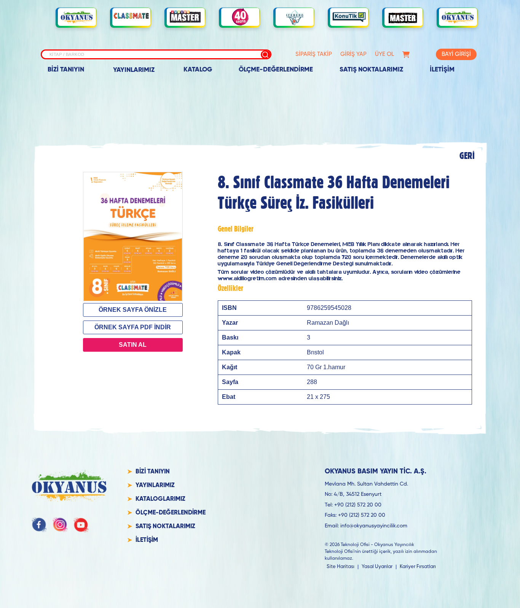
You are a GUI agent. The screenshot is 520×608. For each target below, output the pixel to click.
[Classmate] (131, 17)
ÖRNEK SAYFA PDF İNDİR (132, 327)
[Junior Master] (186, 17)
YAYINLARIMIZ (134, 70)
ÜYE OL (384, 54)
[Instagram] (60, 524)
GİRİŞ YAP (353, 54)
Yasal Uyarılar (377, 566)
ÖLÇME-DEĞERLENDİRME (276, 70)
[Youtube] (81, 524)
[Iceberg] (295, 17)
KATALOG (197, 70)
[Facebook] (39, 524)
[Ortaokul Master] (403, 17)
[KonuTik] (349, 17)
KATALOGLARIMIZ (160, 499)
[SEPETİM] (406, 54)
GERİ (467, 155)
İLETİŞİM (442, 70)
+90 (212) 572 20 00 (357, 505)
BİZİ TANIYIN (66, 70)
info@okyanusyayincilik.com (373, 526)
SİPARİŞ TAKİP (313, 54)
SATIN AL (133, 344)
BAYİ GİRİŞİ (456, 54)
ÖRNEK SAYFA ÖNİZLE (133, 309)
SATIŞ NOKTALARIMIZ (371, 70)
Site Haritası (340, 566)
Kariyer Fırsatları (418, 566)
